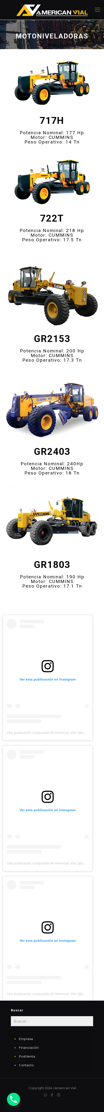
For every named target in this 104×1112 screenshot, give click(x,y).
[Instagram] (58, 1095)
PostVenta (27, 1056)
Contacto (26, 1065)
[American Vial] (52, 9)
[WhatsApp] (45, 1095)
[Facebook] (52, 1095)
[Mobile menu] (97, 10)
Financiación (29, 1047)
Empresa (26, 1039)
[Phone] (13, 1099)
